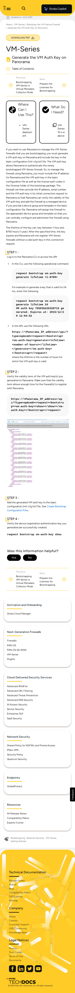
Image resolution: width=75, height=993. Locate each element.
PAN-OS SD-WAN (16, 650)
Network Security (35, 838)
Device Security (15, 709)
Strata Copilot (57, 9)
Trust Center (15, 952)
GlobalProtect (14, 786)
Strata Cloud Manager (19, 613)
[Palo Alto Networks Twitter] (30, 971)
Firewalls (12, 640)
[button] (72, 794)
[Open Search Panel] (24, 9)
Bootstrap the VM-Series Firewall (43, 24)
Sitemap (13, 900)
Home (9, 24)
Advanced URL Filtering (20, 690)
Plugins (11, 659)
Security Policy (15, 754)
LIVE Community (18, 928)
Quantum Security (17, 759)
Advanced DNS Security (20, 700)
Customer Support (19, 924)
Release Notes (17, 880)
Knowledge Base (18, 932)
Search (12, 884)
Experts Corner (15, 822)
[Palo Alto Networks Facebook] (13, 971)
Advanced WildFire (17, 686)
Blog (11, 888)
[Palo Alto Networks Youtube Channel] (38, 971)
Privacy (13, 948)
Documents (15, 960)
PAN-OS (11, 645)
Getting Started (18, 841)
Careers (13, 920)
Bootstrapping (18, 838)
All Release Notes (17, 813)
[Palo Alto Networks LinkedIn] (21, 971)
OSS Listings (16, 896)
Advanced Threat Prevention (22, 695)
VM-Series (19, 24)
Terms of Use (16, 956)
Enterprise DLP (15, 713)
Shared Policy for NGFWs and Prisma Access (31, 745)
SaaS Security (14, 718)
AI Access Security (17, 704)
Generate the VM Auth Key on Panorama (28, 28)
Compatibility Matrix (18, 818)
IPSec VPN (12, 750)
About (12, 916)
